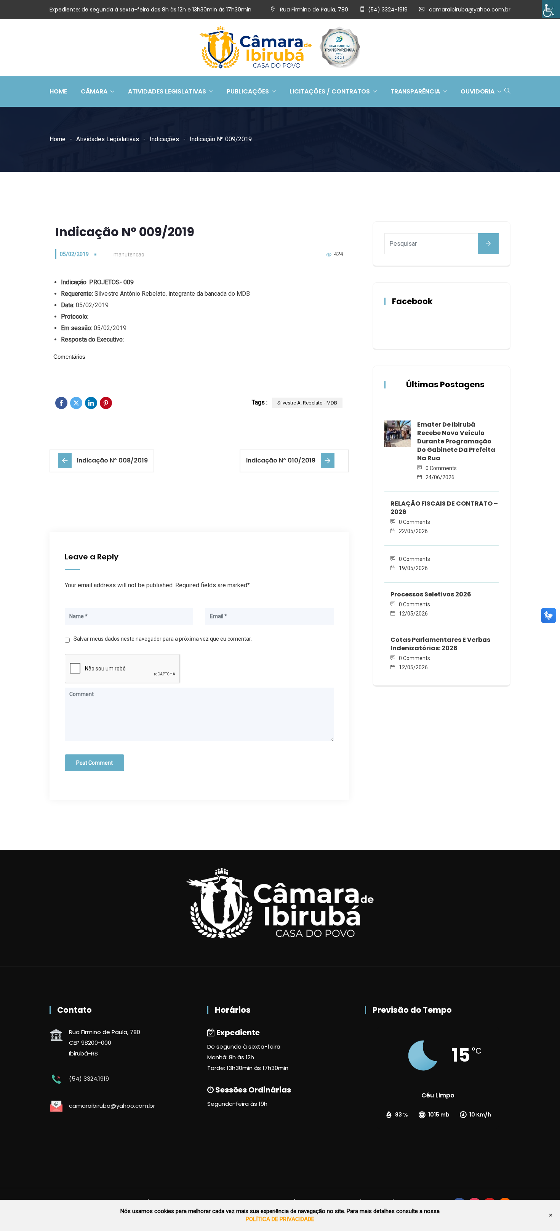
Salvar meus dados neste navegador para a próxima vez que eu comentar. (163, 639)
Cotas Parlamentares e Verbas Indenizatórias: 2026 (440, 644)
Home (58, 91)
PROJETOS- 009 (111, 282)
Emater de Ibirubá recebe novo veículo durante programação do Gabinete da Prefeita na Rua (456, 441)
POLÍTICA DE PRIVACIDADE (280, 1219)
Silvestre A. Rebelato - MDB (307, 403)
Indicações (164, 139)
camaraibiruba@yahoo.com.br (469, 9)
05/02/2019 (74, 254)
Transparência (415, 91)
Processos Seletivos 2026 (430, 594)
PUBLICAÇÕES (248, 91)
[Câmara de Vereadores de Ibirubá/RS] (280, 48)
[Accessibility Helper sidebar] (551, 9)
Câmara (94, 91)
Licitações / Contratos (330, 91)
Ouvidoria (477, 91)
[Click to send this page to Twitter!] (76, 403)
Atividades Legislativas (167, 91)
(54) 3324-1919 (388, 9)
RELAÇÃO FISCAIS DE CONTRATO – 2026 (444, 507)
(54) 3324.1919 (89, 1079)
